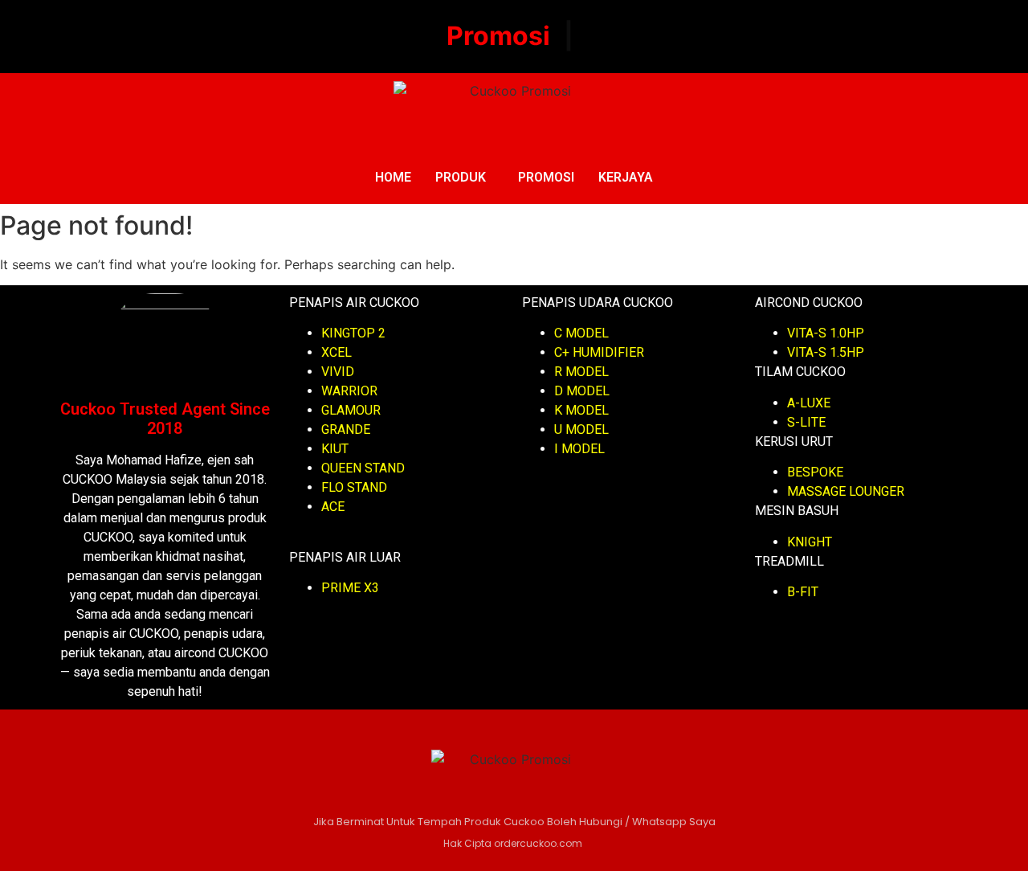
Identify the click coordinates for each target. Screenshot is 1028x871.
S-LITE (806, 422)
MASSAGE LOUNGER (845, 491)
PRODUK (460, 177)
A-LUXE (808, 403)
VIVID (337, 371)
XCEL (336, 352)
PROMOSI (546, 177)
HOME (393, 177)
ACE (333, 506)
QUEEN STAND (363, 468)
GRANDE (345, 429)
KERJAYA (625, 177)
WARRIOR (349, 391)
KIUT (335, 448)
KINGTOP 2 (353, 333)
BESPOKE (815, 472)
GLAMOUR (351, 410)
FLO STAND (354, 487)
